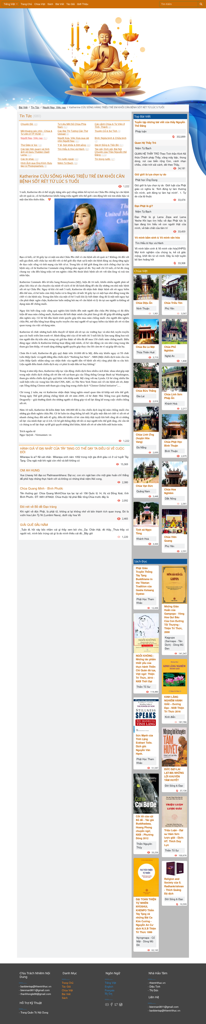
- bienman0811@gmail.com (34, 990)
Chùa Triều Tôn (173, 303)
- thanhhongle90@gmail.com (35, 994)
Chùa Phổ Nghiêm (170, 348)
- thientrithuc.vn (156, 983)
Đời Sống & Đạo (174, 785)
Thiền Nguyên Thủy (144, 845)
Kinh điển (170, 717)
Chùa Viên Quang (170, 538)
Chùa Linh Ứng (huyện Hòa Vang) (145, 438)
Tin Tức (35, 107)
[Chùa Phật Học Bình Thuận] (174, 426)
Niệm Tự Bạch (143, 148)
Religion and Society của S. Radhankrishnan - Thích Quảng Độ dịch (174, 886)
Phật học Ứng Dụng (146, 180)
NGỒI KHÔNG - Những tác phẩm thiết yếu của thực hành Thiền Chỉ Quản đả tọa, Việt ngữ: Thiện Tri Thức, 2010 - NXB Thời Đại (146, 668)
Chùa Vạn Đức (144, 486)
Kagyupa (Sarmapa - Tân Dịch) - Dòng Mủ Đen (174, 642)
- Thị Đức (153, 990)
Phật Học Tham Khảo (145, 601)
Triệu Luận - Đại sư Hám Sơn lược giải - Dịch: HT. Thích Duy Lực (174, 837)
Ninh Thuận (142, 308)
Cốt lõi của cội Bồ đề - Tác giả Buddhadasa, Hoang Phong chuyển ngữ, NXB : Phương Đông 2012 (145, 827)
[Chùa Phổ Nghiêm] (174, 331)
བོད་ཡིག (108, 994)
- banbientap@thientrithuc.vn (35, 986)
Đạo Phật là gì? (144, 206)
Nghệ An (169, 356)
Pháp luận (140, 131)
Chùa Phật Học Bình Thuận (173, 443)
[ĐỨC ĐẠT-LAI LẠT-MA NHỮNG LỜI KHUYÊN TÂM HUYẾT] (174, 746)
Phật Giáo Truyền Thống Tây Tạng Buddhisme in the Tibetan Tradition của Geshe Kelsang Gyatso (145, 580)
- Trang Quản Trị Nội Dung (33, 1012)
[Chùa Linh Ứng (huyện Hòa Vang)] (146, 419)
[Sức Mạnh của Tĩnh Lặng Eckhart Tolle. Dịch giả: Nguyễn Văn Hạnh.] (146, 714)
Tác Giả (70, 4)
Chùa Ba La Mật (145, 347)
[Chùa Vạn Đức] (146, 470)
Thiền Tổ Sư (143, 686)
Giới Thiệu (82, 4)
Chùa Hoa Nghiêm (170, 491)
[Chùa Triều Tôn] (174, 287)
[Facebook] (111, 1004)
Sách (50, 4)
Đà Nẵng (141, 447)
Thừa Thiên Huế (145, 352)
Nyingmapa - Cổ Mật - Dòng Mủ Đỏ (145, 941)
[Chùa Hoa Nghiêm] (174, 474)
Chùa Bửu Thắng (146, 390)
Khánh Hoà (142, 538)
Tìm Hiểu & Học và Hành (149, 243)
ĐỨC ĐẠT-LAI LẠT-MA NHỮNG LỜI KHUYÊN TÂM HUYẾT (174, 774)
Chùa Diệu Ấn (144, 303)
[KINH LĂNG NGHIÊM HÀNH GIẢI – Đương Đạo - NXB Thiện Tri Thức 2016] (174, 676)
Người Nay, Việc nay (54, 107)
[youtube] (107, 1004)
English (109, 986)
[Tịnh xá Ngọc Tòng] (146, 514)
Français (109, 990)
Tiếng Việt (10, 4)
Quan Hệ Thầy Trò (145, 143)
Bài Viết (59, 4)
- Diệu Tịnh (154, 986)
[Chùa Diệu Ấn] (146, 287)
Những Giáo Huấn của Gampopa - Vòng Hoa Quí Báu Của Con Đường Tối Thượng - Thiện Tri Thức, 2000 (174, 619)
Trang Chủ (26, 4)
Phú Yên (169, 308)
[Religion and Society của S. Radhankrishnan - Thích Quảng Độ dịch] (174, 868)
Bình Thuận (171, 451)
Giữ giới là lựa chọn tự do (150, 174)
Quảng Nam (143, 491)
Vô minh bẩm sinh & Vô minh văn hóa (157, 237)
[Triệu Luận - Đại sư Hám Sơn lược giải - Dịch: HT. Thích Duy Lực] (174, 811)
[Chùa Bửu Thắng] (146, 375)
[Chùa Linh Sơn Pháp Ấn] (174, 379)
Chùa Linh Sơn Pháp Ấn (173, 396)
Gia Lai (140, 396)
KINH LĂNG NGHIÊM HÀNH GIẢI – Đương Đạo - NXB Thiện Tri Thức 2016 (174, 704)
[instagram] (120, 1004)
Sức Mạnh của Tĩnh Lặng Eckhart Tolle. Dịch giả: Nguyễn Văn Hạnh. (144, 744)
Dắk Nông (170, 498)
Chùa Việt (39, 4)
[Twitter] (116, 1004)
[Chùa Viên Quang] (174, 521)
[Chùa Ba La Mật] (146, 331)
